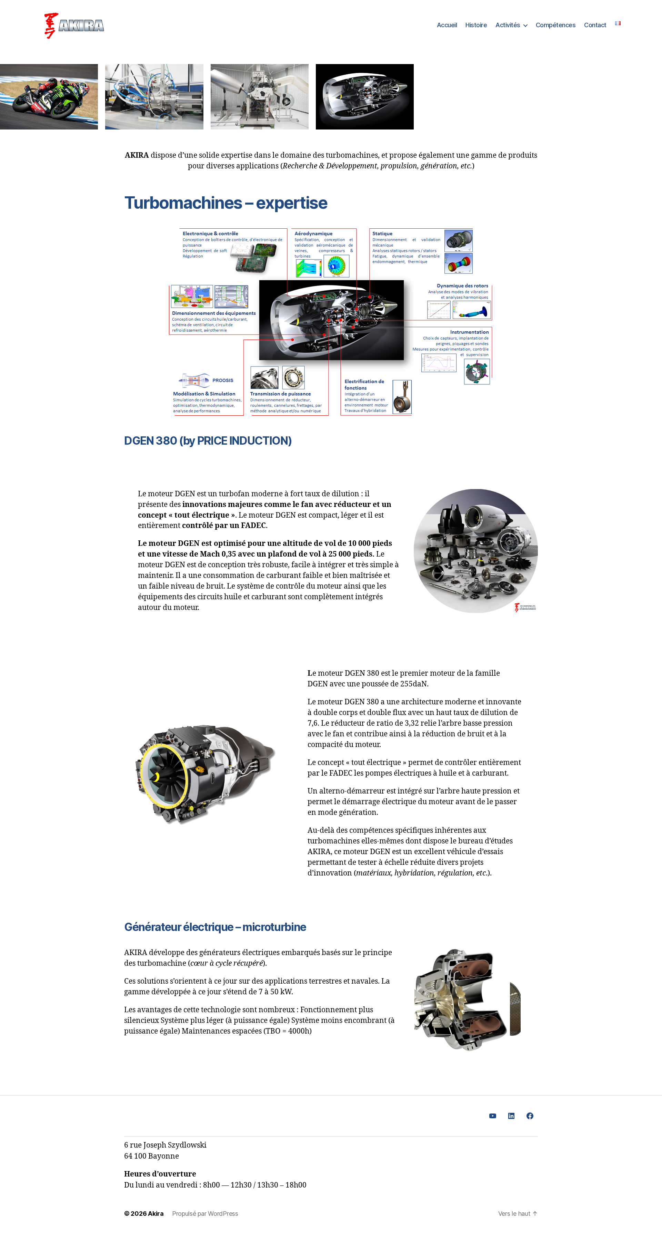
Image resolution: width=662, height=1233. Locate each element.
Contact (595, 25)
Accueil (447, 25)
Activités (507, 25)
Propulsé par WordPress (205, 1213)
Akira (156, 1213)
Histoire (476, 25)
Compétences (556, 25)
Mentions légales (150, 1116)
